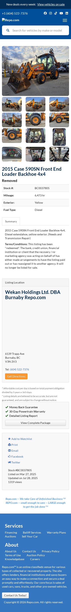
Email (14, 450)
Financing (11, 532)
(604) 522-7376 (19, 369)
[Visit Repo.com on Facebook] (45, 13)
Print (14, 444)
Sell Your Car (30, 536)
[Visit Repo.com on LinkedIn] (66, 13)
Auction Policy (36, 555)
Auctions (10, 536)
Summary (11, 221)
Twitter (15, 462)
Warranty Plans (56, 532)
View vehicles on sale (51, 4)
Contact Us (29, 551)
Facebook (17, 456)
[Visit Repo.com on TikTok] (55, 13)
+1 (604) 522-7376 (15, 13)
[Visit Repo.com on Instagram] (50, 13)
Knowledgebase (14, 559)
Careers (35, 559)
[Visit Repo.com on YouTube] (61, 13)
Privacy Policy (50, 551)
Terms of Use (13, 555)
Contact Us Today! (15, 595)
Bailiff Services (32, 532)
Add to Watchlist (21, 438)
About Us (10, 551)
